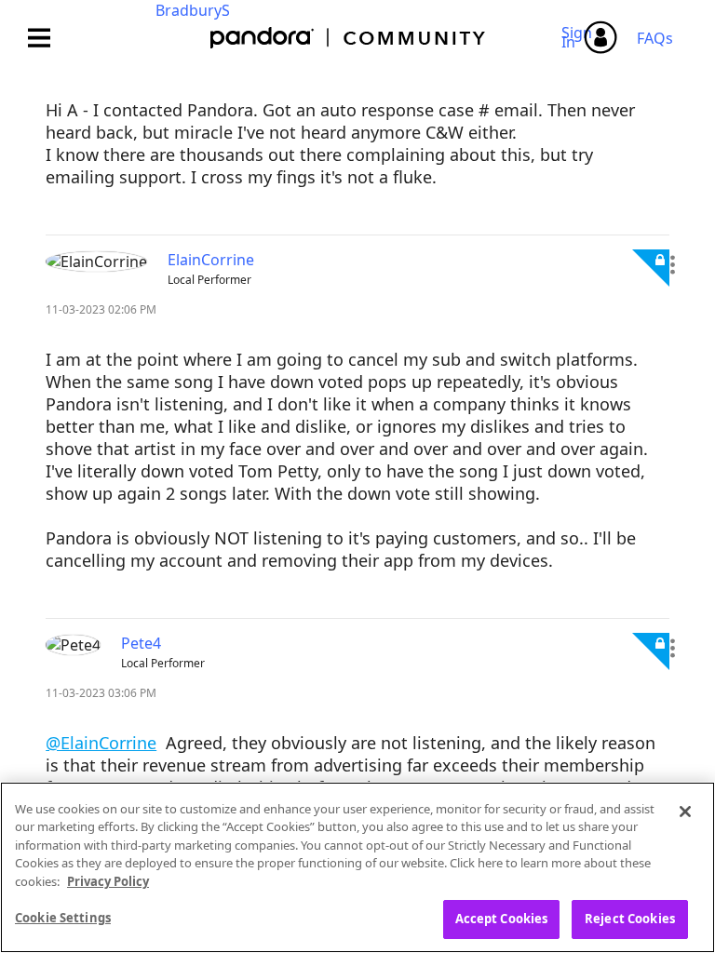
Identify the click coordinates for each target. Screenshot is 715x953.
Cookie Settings (63, 917)
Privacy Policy (108, 881)
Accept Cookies (501, 918)
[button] (672, 265)
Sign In (579, 37)
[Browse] (48, 38)
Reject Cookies (630, 918)
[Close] (685, 811)
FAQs (655, 38)
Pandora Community (349, 37)
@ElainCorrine (101, 743)
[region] (357, 867)
